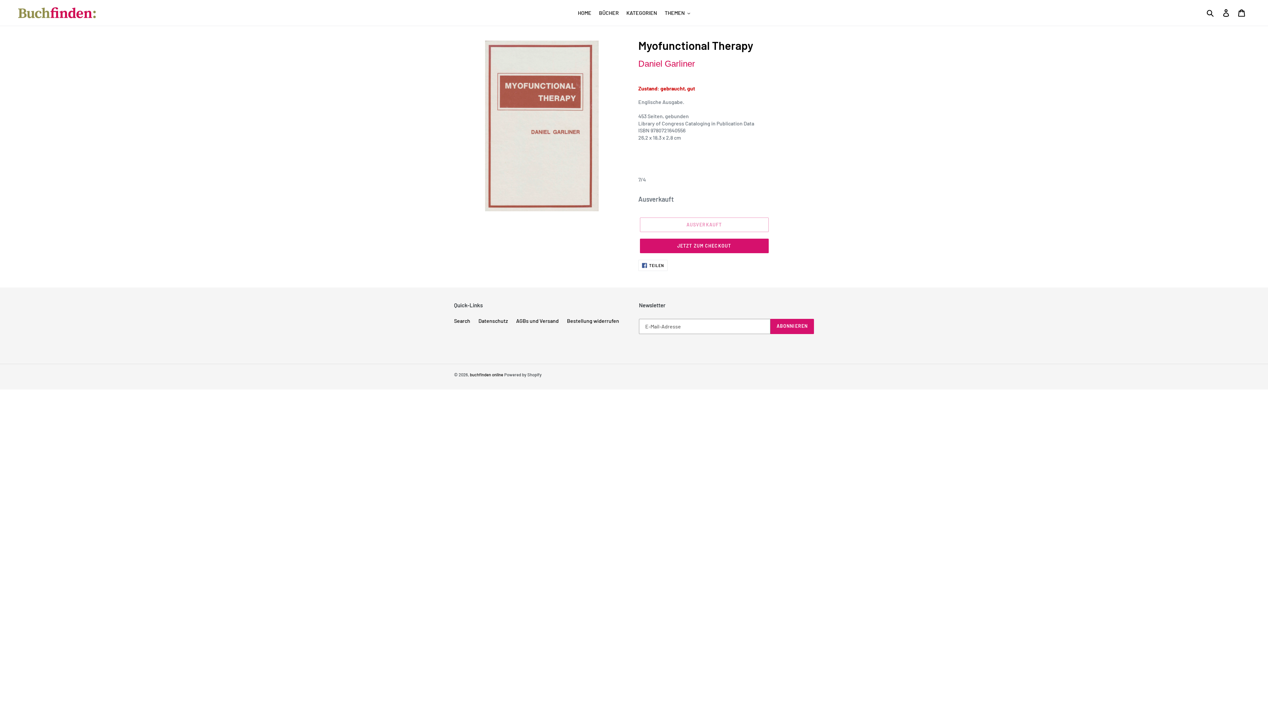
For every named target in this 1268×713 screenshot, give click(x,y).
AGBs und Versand (537, 321)
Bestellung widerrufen (593, 321)
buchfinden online (486, 374)
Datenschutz (493, 321)
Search (462, 321)
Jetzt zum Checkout (704, 246)
